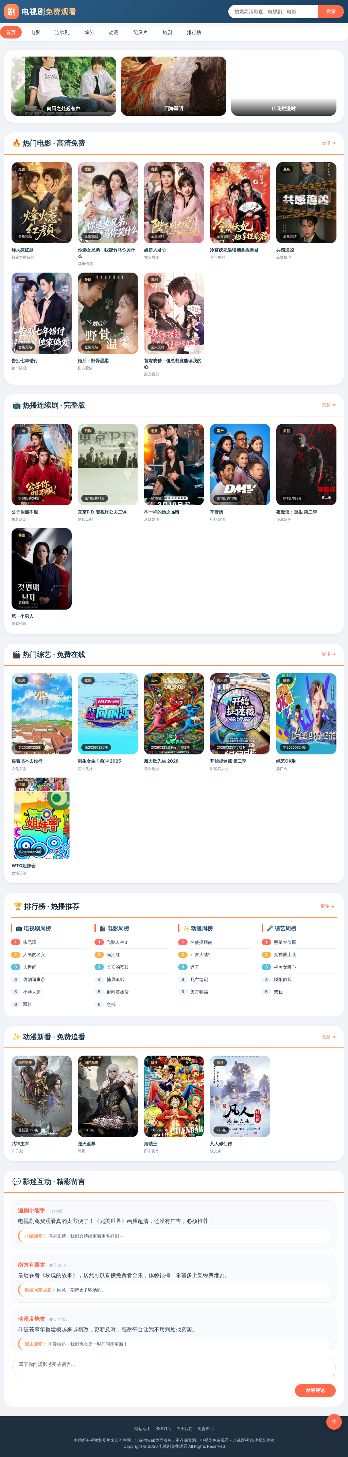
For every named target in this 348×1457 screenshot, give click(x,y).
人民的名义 (34, 954)
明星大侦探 (285, 942)
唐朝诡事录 (34, 979)
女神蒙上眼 (285, 954)
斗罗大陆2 (200, 954)
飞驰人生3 (117, 942)
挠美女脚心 (285, 967)
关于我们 (184, 1428)
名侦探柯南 (201, 942)
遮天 (194, 967)
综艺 (89, 32)
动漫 (113, 32)
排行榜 (194, 32)
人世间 (29, 967)
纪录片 (140, 32)
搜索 (331, 11)
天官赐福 (199, 992)
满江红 (113, 954)
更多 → (329, 142)
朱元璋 (29, 942)
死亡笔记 (199, 979)
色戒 (111, 1004)
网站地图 (142, 1428)
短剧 (167, 32)
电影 (35, 32)
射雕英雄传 (118, 992)
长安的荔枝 (118, 967)
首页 (11, 32)
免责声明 (205, 1428)
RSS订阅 (163, 1428)
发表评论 (315, 1390)
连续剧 (62, 32)
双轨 (27, 1004)
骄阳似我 (283, 979)
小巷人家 (32, 992)
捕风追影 (115, 979)
